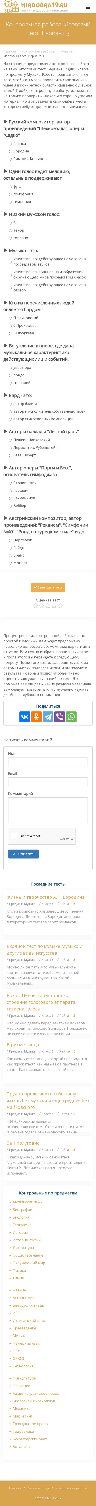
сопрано (20, 237)
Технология (22, 1366)
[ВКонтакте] (24, 716)
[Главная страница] (35, 6)
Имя (11, 753)
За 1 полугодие (23, 1143)
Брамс (18, 555)
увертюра (22, 367)
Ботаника (21, 1446)
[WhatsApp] (71, 716)
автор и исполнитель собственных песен (49, 411)
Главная (9, 51)
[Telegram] (48, 716)
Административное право (35, 1393)
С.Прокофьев (25, 325)
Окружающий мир (28, 1262)
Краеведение (24, 1328)
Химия (18, 1278)
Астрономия (23, 1297)
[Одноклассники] (36, 716)
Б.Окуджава (23, 333)
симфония (22, 201)
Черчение (21, 1385)
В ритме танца (23, 1045)
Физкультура (24, 1378)
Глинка (19, 143)
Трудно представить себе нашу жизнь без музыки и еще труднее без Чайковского (48, 1100)
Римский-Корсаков (30, 158)
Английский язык (27, 1202)
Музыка (66, 51)
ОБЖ (16, 1350)
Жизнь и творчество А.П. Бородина (46, 897)
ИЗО (16, 1312)
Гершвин (21, 490)
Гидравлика (23, 1431)
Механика (21, 1408)
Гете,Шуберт (24, 455)
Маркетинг (22, 1416)
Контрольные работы (38, 51)
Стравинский (25, 482)
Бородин (21, 151)
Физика (19, 1270)
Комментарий (20, 793)
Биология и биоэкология (34, 1400)
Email (12, 773)
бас (16, 222)
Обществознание (27, 1255)
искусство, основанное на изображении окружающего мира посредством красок (49, 274)
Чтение (19, 1290)
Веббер (19, 505)
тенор (18, 230)
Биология (20, 1217)
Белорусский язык (28, 1305)
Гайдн (18, 547)
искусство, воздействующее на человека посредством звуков (49, 261)
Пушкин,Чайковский (31, 439)
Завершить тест (49, 587)
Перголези (22, 540)
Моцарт (20, 562)
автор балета (25, 403)
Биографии (22, 1209)
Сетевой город (38, 1488)
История (20, 1232)
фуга (17, 186)
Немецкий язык (26, 1343)
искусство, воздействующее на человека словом (49, 287)
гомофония (23, 194)
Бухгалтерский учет (29, 1438)
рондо (19, 375)
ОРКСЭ (18, 1358)
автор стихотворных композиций (43, 418)
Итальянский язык (28, 1320)
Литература (23, 1247)
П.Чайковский (25, 317)
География (21, 1224)
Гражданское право (30, 1423)
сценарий (21, 382)
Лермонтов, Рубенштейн (35, 447)
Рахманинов (24, 498)
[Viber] (59, 716)
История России (26, 1240)
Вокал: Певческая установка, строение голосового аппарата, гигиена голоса (41, 1002)
